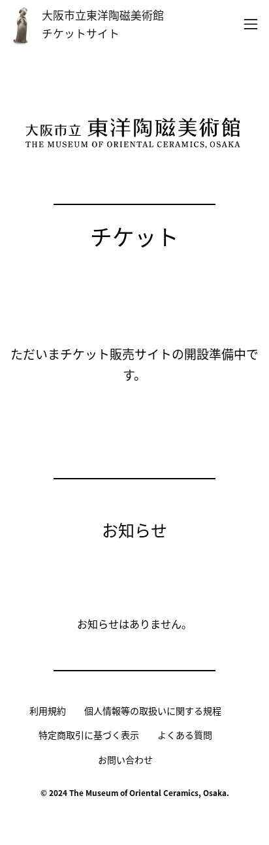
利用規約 (47, 710)
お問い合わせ (125, 759)
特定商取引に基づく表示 (89, 734)
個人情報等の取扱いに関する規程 (152, 710)
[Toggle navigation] (247, 24)
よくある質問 (184, 734)
